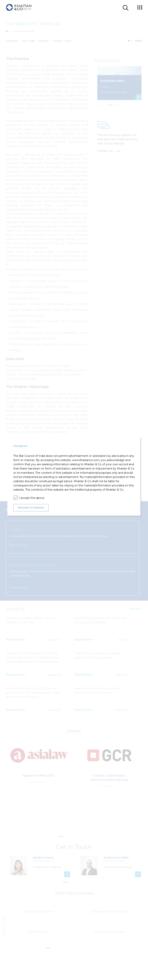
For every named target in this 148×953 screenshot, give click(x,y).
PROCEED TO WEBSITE (31, 507)
